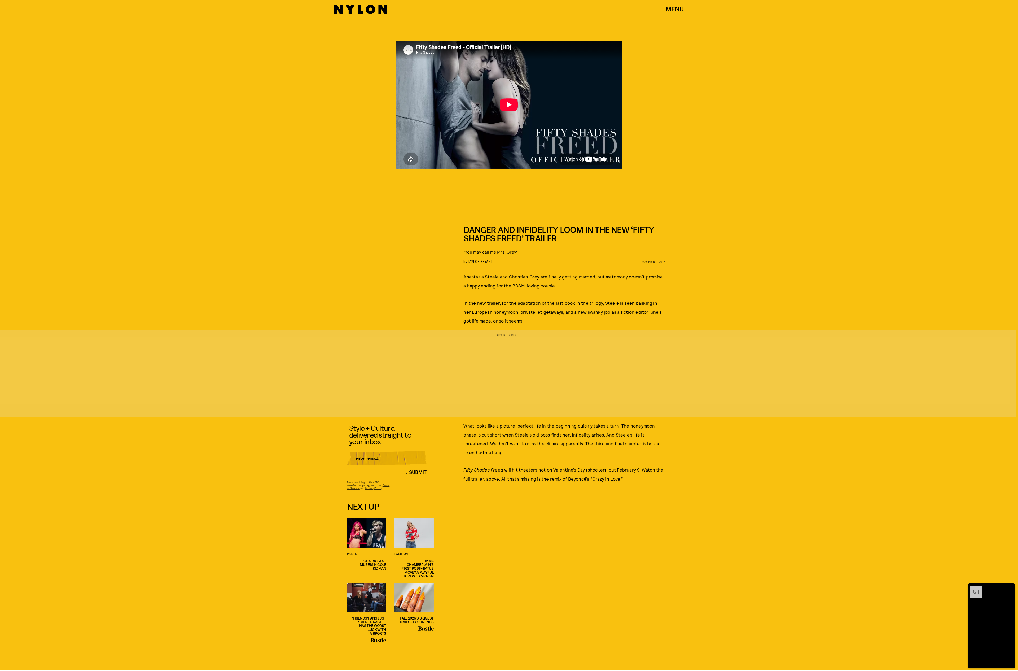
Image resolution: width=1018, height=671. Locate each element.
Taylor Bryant (480, 261)
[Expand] (973, 588)
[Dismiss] (1009, 588)
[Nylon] (360, 9)
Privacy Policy (373, 488)
